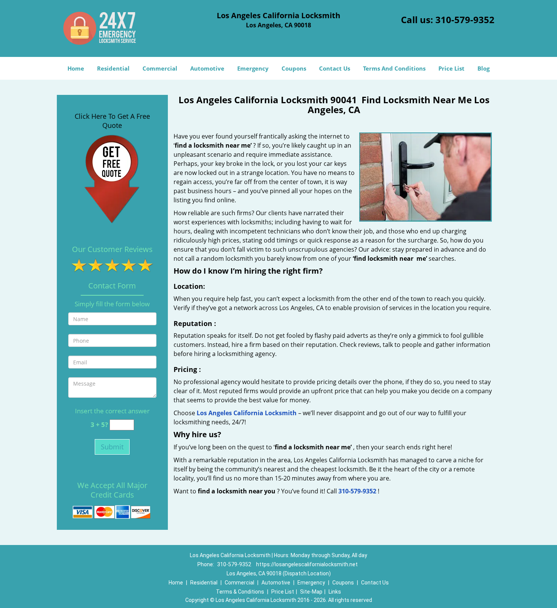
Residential (113, 68)
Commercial (159, 68)
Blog (483, 68)
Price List (451, 68)
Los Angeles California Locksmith (247, 413)
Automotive (207, 68)
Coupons (294, 68)
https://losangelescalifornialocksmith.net (307, 564)
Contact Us (334, 68)
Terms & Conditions (240, 592)
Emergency (253, 68)
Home (75, 68)
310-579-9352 (464, 19)
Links (335, 592)
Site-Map (311, 592)
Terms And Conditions (394, 68)
